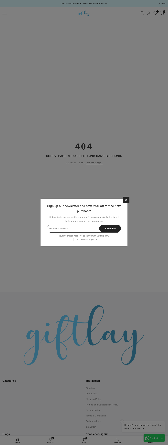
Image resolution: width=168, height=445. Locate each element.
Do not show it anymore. (86, 239)
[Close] (126, 200)
